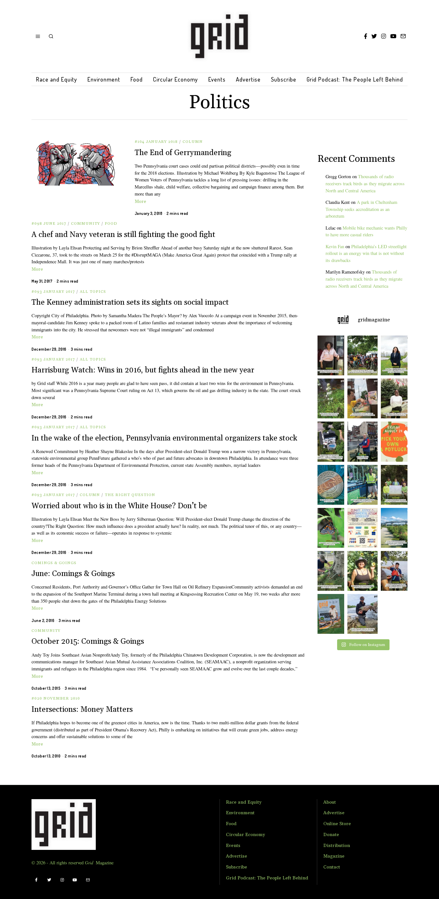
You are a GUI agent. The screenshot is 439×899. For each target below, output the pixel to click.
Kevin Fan (335, 246)
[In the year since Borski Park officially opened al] (396, 528)
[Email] (403, 36)
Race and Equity (56, 79)
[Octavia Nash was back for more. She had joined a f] (396, 571)
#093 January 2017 (53, 291)
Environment (103, 79)
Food (136, 79)
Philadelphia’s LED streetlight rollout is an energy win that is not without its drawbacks (366, 253)
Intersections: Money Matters (82, 709)
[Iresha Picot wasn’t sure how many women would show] (362, 355)
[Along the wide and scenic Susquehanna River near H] (396, 355)
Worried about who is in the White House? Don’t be (119, 506)
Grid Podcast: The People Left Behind (355, 79)
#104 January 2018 (156, 141)
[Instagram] (384, 36)
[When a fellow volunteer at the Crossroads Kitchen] (329, 355)
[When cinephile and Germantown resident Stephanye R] (396, 398)
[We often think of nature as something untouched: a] (329, 614)
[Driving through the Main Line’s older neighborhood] (329, 571)
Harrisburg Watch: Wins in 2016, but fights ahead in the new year (142, 370)
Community (85, 223)
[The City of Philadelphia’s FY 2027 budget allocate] (329, 485)
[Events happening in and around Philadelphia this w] (396, 441)
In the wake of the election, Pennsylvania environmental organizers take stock (164, 438)
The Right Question (130, 495)
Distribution (336, 846)
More (140, 202)
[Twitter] (374, 36)
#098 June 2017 (48, 223)
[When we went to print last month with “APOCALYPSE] (362, 441)
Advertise (248, 79)
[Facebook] (365, 36)
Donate (331, 835)
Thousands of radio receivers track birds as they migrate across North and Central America (365, 183)
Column (193, 141)
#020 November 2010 (55, 698)
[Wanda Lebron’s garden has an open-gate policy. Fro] (362, 571)
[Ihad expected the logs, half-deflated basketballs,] (362, 614)
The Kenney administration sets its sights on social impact (130, 302)
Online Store (337, 824)
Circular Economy (175, 79)
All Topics (93, 291)
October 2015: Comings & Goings (87, 641)
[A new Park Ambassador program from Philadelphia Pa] (362, 485)
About (329, 802)
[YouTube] (393, 36)
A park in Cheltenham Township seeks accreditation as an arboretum (361, 209)
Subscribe (283, 79)
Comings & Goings (53, 563)
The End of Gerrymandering (183, 153)
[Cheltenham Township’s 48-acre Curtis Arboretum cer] (396, 485)
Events (217, 79)
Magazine (334, 856)
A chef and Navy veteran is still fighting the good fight (123, 235)
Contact (331, 867)
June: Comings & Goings (73, 574)
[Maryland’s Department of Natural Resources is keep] (329, 528)
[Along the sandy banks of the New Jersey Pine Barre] (329, 398)
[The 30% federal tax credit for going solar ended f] (329, 441)
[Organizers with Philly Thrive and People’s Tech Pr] (362, 398)
